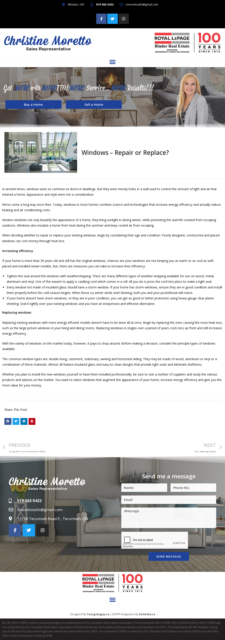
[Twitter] (112, 19)
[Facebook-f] (101, 19)
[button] (113, 62)
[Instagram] (123, 19)
